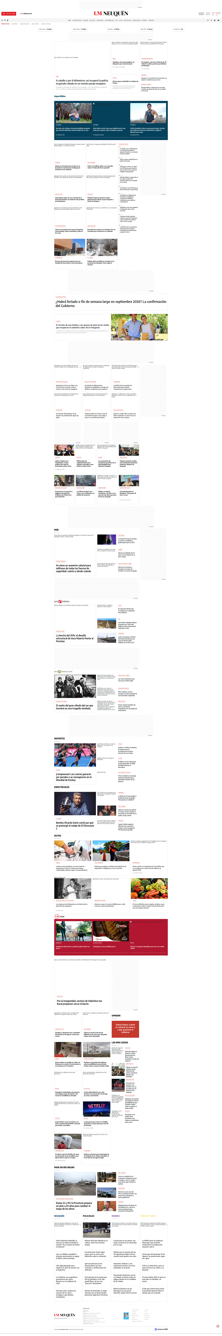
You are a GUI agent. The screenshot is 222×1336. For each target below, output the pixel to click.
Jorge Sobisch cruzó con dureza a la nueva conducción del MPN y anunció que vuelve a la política (67, 1123)
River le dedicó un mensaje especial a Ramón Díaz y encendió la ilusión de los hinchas (127, 778)
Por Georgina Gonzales (98, 134)
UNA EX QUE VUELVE (118, 410)
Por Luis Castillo (145, 68)
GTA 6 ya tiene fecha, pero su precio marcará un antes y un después (153, 1267)
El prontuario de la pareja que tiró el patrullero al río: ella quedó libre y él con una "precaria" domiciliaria (96, 1280)
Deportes (144, 20)
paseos (100, 457)
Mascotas (58, 942)
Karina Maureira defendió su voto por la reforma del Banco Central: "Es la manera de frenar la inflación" (68, 1243)
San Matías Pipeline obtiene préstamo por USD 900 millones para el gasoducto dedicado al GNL (127, 625)
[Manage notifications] (218, 1326)
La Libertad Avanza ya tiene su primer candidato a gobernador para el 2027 (127, 540)
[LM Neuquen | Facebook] (208, 20)
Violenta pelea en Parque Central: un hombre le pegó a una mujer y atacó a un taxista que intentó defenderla (96, 416)
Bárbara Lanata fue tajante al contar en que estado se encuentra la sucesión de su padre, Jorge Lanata (127, 812)
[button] (2, 20)
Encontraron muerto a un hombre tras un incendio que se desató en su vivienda (101, 230)
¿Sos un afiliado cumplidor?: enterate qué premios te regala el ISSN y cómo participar (67, 1256)
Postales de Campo (61, 701)
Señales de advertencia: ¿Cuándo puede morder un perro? (73, 947)
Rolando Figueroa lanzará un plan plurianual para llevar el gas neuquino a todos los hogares (100, 199)
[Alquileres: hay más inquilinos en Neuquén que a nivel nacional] (125, 49)
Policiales (92, 20)
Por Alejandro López (60, 469)
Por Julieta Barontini (89, 1128)
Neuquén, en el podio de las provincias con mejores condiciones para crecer (154, 79)
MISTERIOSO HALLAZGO (61, 488)
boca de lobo (58, 194)
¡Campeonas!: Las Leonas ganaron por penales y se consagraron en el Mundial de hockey (73, 777)
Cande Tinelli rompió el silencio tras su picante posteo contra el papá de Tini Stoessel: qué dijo (126, 827)
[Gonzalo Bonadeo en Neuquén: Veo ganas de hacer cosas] (129, 480)
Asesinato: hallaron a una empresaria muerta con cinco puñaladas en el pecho (124, 1265)
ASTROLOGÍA (59, 410)
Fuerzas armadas (61, 561)
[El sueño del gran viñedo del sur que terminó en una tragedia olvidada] (75, 686)
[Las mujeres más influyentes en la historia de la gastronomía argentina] (72, 888)
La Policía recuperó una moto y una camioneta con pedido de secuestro (85, 493)
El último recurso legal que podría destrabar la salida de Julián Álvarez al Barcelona (127, 764)
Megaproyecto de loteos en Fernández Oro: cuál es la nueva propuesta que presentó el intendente (127, 1208)
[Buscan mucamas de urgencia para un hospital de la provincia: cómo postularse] (69, 247)
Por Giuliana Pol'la (60, 134)
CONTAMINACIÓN (59, 1150)
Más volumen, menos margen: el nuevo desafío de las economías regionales (127, 693)
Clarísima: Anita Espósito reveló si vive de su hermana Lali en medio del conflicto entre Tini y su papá (128, 219)
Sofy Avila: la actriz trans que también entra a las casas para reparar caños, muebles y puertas (109, 129)
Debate (132, 942)
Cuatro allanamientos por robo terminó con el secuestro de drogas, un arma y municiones (96, 1094)
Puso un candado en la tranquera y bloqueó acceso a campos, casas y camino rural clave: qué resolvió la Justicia (127, 1180)
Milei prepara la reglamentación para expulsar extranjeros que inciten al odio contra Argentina (85, 464)
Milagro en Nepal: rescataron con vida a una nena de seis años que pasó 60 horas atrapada (107, 494)
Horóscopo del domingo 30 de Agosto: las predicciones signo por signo (67, 415)
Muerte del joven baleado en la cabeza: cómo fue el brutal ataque (96, 1242)
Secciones (147, 1317)
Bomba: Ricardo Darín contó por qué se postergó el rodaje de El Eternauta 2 (75, 825)
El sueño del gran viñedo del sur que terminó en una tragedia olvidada (74, 707)
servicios (90, 194)
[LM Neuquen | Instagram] (215, 20)
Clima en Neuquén (24, 23)
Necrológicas (137, 20)
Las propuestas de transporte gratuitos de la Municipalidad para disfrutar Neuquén (107, 463)
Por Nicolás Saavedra (60, 1160)
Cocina (134, 900)
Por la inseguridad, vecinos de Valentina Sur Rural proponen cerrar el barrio (79, 1002)
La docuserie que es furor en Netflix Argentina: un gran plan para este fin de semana (96, 1123)
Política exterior (89, 1058)
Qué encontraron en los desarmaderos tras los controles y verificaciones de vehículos (95, 1266)
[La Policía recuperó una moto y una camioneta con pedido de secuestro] (86, 480)
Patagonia (151, 20)
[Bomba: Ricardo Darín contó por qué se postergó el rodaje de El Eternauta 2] (75, 803)
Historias (58, 124)
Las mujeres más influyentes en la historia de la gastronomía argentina (71, 905)
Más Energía (100, 20)
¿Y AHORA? (58, 818)
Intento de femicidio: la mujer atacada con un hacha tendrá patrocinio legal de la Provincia (96, 1293)
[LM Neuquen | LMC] (26, 14)
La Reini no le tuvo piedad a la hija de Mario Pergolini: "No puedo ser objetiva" (127, 798)
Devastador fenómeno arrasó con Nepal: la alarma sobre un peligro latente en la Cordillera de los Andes (125, 1278)
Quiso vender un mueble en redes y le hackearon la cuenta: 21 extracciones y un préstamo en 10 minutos (68, 1064)
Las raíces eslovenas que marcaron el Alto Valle (126, 680)
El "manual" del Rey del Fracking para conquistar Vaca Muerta (126, 610)
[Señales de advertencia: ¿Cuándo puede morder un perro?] (74, 931)
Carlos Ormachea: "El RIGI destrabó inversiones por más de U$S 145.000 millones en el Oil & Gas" (126, 640)
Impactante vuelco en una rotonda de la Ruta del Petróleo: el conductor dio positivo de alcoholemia (69, 199)
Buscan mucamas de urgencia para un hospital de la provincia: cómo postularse (68, 262)
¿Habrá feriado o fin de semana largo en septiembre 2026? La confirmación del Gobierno (111, 303)
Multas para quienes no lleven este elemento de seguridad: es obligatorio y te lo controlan (110, 867)
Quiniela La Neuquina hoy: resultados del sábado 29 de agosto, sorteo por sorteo (67, 1034)
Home (69, 20)
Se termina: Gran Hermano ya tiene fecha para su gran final (129, 188)
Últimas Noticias (77, 20)
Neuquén (85, 20)
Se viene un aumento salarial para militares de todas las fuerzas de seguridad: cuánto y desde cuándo (73, 568)
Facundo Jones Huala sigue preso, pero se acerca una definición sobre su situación (95, 1254)
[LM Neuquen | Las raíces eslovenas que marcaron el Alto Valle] (106, 680)
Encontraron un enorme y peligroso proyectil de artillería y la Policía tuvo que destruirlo (63, 494)
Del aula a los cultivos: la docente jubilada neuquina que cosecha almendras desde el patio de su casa (73, 129)
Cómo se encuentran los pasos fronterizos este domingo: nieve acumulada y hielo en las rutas (69, 231)
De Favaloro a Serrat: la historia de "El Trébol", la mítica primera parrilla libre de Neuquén (153, 64)
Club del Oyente (97, 942)
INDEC (114, 58)
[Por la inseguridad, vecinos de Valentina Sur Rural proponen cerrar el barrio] (82, 974)
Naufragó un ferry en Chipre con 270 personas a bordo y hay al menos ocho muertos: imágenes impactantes (128, 169)
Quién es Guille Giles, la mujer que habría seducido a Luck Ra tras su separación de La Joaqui (124, 415)
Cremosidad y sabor (99, 900)
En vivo (115, 77)
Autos (120, 20)
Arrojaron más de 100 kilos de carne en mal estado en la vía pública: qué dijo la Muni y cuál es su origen (67, 1156)
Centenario (87, 1150)
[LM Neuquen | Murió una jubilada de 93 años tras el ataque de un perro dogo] (106, 554)
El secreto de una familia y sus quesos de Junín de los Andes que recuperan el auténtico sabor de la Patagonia (82, 326)
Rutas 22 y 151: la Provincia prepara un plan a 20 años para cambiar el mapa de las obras (74, 1205)
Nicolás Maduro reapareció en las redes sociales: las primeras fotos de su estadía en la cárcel (153, 89)
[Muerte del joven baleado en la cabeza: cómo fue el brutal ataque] (96, 1230)
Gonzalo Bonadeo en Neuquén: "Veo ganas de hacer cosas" (128, 493)
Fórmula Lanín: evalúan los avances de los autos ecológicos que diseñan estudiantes (66, 1294)
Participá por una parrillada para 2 (104, 946)
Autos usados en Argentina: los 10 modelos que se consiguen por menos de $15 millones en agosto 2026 (148, 868)
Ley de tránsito (98, 862)
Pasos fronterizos (60, 226)
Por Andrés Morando (137, 873)
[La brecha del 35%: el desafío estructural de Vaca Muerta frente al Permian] (75, 616)
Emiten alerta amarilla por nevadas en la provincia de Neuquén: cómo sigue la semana (100, 263)
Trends (133, 1317)
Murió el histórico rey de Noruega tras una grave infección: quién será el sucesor (125, 1290)
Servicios (146, 1319)
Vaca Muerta (14, 23)
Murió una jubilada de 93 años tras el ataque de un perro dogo (126, 555)
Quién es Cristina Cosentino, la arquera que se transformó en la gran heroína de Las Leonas (127, 750)
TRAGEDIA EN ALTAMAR (61, 381)
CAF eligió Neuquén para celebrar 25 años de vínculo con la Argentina (67, 1267)
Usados (58, 862)
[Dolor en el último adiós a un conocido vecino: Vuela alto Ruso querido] (102, 152)
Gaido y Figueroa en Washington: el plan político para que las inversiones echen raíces (63, 463)
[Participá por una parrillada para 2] (111, 931)
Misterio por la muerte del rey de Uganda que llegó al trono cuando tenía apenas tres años (125, 1254)
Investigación (91, 226)
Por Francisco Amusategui (119, 67)
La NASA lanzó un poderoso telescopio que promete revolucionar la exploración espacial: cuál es (128, 229)
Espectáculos (127, 20)
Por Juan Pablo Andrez (125, 500)
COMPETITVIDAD (60, 631)
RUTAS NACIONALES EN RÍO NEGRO (64, 1198)
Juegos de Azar (59, 1029)
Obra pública (123, 457)
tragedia (57, 162)
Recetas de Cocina (46, 23)
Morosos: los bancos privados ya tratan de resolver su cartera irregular (127, 569)
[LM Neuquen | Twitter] (212, 20)
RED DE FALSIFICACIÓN (90, 381)
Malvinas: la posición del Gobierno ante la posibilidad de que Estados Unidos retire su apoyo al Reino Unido (96, 1064)
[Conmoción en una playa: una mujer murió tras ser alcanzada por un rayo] (125, 1230)
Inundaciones (102, 488)
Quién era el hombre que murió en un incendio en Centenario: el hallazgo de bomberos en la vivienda (67, 168)
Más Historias (35, 23)
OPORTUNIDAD (136, 862)
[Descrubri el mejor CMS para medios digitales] (161, 1330)
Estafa (57, 1058)
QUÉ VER (86, 1118)
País (116, 20)
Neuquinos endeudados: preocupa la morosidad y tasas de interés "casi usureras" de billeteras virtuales (67, 1094)
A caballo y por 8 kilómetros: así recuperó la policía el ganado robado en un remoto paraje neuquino (82, 82)
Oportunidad (58, 257)
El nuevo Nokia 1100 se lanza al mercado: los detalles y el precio (153, 1279)
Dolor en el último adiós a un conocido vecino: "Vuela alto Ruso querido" (100, 167)
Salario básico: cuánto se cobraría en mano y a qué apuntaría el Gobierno (125, 1028)
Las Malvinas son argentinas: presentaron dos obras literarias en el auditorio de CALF (67, 1280)
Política (79, 457)
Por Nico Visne (59, 910)
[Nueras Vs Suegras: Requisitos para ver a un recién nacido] (148, 931)
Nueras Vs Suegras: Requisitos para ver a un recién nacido (147, 947)
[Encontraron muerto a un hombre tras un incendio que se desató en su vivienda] (102, 215)
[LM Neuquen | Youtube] (218, 20)
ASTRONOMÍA (116, 381)
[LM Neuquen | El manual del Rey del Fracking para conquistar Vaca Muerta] (106, 610)
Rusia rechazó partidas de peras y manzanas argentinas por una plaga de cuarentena (127, 707)
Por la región (91, 162)
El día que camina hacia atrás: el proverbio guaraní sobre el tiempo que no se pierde (153, 1290)
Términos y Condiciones (137, 1321)
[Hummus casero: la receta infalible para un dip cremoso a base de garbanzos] (111, 888)
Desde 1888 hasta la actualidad (65, 900)
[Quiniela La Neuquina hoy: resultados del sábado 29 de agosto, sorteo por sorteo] (68, 1020)
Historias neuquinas (147, 58)
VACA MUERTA (87, 1029)
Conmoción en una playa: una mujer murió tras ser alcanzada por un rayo (125, 1242)
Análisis (57, 457)
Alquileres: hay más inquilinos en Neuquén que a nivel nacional (123, 63)
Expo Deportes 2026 (125, 488)
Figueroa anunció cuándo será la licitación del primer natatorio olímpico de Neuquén (129, 463)
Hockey (58, 770)
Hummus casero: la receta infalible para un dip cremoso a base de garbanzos (109, 905)
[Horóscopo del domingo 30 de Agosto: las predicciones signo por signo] (68, 401)
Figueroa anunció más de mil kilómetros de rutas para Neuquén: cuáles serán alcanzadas (95, 1034)
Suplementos (134, 1319)
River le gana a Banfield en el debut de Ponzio (125, 82)
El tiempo (90, 257)
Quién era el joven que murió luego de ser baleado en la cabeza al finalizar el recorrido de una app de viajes (96, 1156)
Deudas (57, 1088)
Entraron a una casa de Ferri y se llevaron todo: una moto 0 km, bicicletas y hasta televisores (127, 1194)
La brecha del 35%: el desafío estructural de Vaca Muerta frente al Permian (74, 638)
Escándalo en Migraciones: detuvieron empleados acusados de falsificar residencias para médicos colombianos (128, 198)
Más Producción (109, 20)
